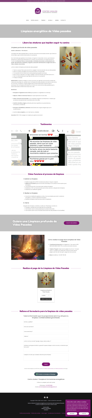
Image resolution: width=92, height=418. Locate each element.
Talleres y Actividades (46, 408)
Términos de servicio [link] (59, 368)
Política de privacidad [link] (49, 368)
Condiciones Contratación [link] (54, 413)
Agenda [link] (57, 20)
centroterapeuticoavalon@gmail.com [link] (47, 387)
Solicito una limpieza (71, 223)
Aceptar (84, 413)
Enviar (46, 364)
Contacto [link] (63, 20)
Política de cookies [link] (35, 413)
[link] (46, 11)
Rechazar (72, 413)
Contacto (46, 409)
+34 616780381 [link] (48, 385)
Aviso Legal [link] (44, 413)
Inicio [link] (27, 20)
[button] (35, 20)
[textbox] (46, 321)
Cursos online (46, 407)
